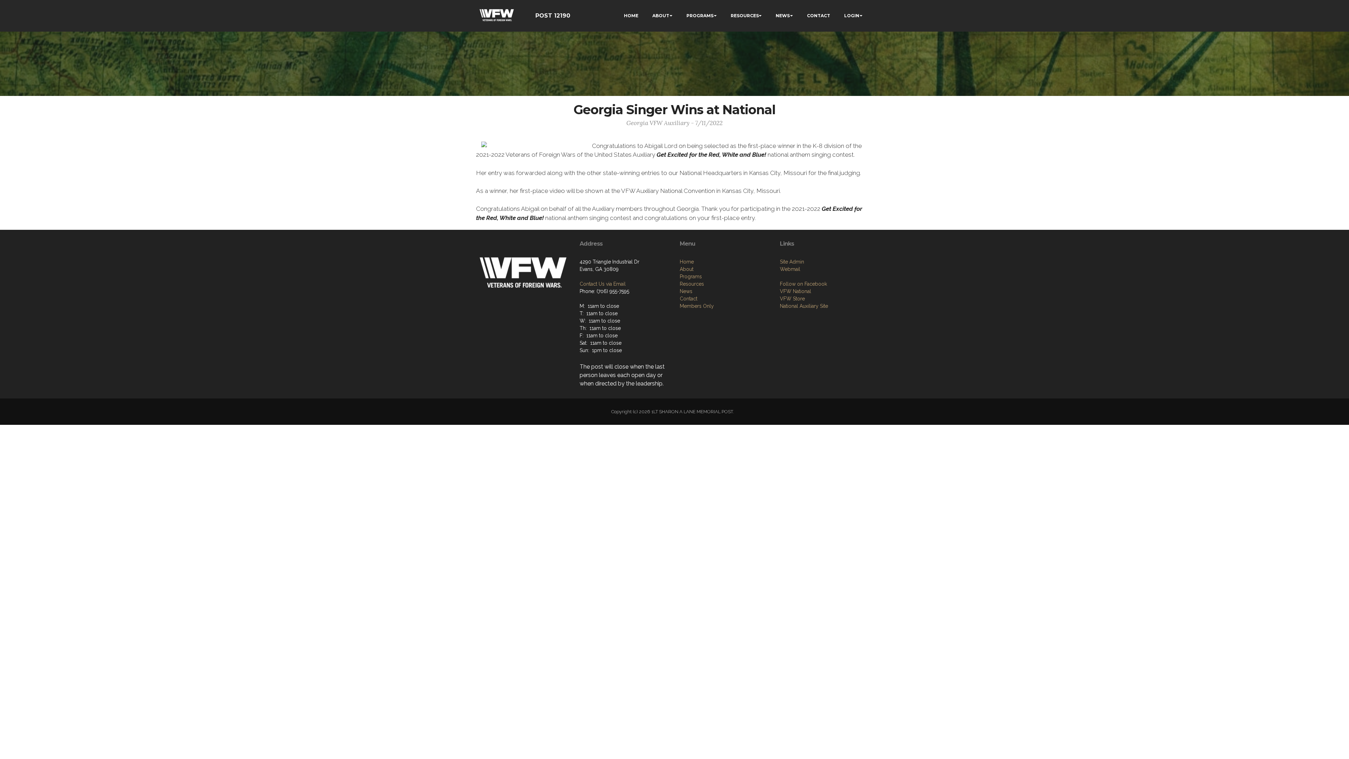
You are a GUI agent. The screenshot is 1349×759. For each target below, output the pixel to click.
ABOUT (660, 15)
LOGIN (851, 15)
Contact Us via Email (603, 284)
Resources (692, 284)
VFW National (795, 291)
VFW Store (792, 298)
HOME (631, 15)
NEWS (783, 15)
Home (687, 262)
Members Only (697, 306)
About (686, 269)
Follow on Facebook (803, 284)
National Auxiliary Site (804, 306)
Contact (688, 298)
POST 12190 (552, 15)
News (686, 291)
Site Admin (792, 262)
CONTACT (818, 15)
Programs (691, 276)
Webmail (790, 269)
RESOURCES (745, 15)
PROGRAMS (699, 15)
